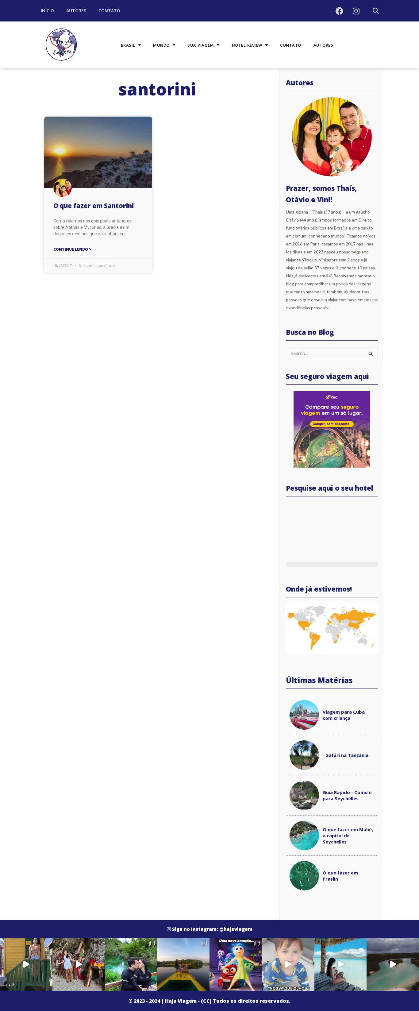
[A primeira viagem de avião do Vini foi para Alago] (393, 964)
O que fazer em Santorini (93, 205)
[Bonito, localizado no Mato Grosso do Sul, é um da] (131, 964)
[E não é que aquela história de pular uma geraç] (288, 964)
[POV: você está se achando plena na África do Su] (26, 964)
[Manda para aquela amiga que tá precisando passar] (78, 964)
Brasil (128, 45)
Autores (76, 11)
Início (47, 11)
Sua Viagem (200, 45)
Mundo (161, 45)
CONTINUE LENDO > (72, 249)
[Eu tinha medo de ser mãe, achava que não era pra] (340, 964)
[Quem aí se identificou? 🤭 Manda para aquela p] (236, 964)
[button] (376, 11)
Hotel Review (247, 45)
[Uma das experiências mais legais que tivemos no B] (183, 964)
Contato (109, 11)
